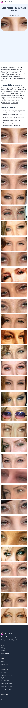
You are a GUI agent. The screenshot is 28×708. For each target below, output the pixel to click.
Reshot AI (3, 672)
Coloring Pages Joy (6, 689)
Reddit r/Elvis (18, 112)
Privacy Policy (4, 664)
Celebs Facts (14, 102)
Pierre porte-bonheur (6, 686)
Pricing (3, 648)
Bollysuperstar (6, 102)
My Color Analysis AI (6, 675)
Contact (3, 697)
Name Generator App (6, 683)
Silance (20, 97)
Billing (3, 650)
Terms (2, 661)
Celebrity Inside (6, 73)
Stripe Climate (5, 653)
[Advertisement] (14, 48)
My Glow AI (4, 678)
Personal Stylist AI (6, 680)
